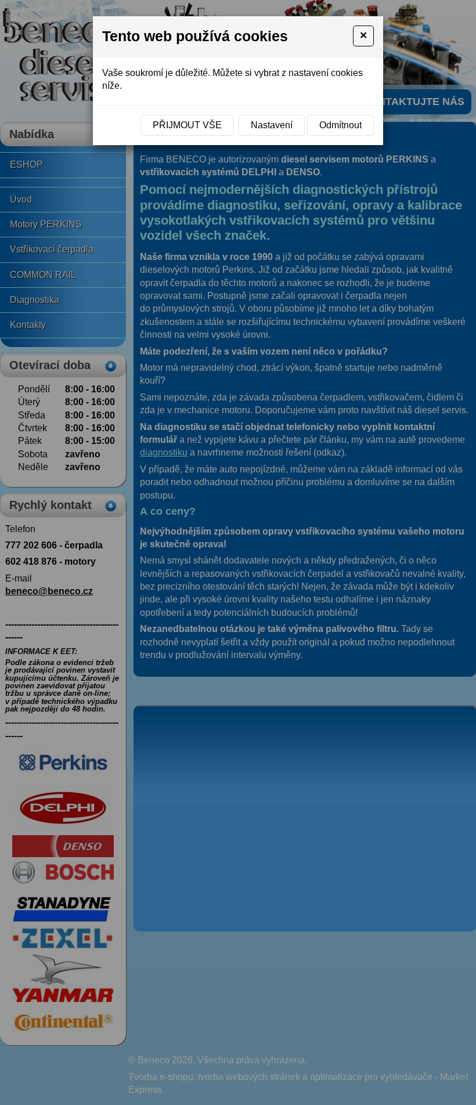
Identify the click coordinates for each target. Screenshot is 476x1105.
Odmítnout (340, 125)
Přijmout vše (187, 125)
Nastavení (272, 125)
